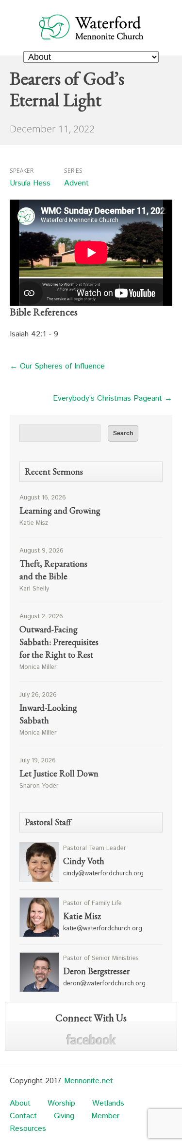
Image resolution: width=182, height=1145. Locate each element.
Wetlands (108, 1103)
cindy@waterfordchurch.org (103, 873)
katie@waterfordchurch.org (102, 928)
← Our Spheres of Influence (57, 366)
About (20, 1103)
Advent (76, 183)
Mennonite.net (88, 1081)
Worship (61, 1103)
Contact (23, 1116)
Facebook (91, 1039)
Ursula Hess (30, 183)
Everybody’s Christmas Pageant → (112, 398)
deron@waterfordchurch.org (104, 983)
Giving (64, 1116)
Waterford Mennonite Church (91, 26)
